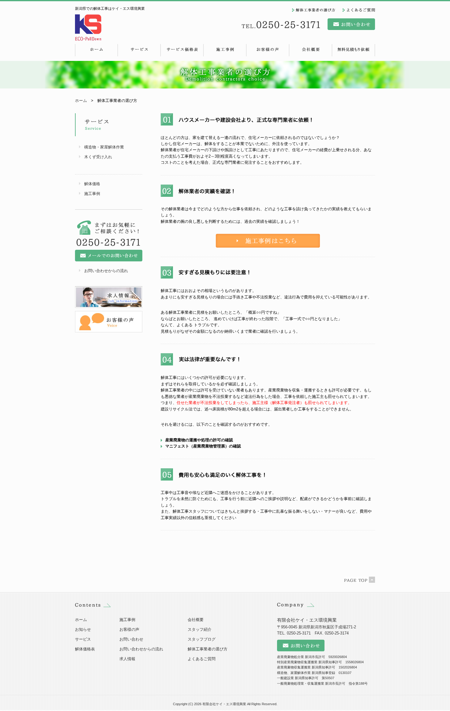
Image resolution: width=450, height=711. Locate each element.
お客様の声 (129, 629)
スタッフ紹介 (200, 629)
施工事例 (92, 193)
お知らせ (83, 629)
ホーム (81, 100)
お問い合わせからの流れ (106, 270)
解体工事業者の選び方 (207, 649)
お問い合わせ (131, 639)
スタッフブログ (202, 639)
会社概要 (196, 619)
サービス (83, 639)
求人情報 (127, 659)
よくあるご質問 (202, 659)
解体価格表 (85, 649)
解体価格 (92, 183)
